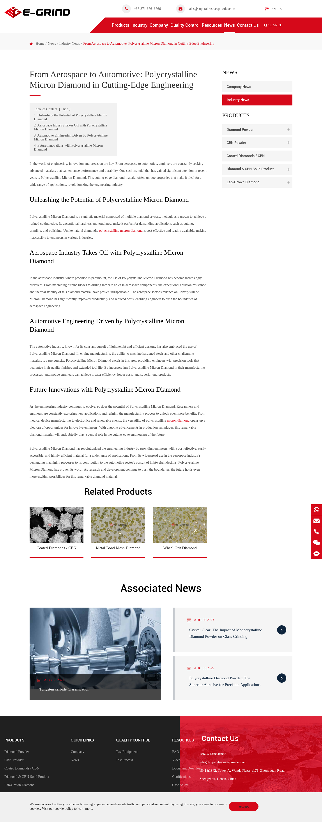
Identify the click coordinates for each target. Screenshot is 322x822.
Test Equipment (127, 752)
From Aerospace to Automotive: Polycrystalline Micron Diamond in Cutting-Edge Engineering (148, 43)
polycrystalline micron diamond (121, 230)
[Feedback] (316, 553)
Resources (212, 25)
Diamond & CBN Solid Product (250, 169)
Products (120, 25)
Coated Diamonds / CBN (246, 156)
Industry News (69, 43)
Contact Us (248, 25)
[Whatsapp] (316, 509)
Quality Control (185, 25)
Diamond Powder (240, 130)
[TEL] (316, 531)
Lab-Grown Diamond (243, 182)
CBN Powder (236, 143)
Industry (139, 25)
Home (40, 43)
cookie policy (64, 808)
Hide (64, 109)
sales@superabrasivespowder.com (211, 9)
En (273, 9)
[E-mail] (316, 520)
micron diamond (178, 420)
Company (159, 25)
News (229, 25)
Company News (239, 87)
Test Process (124, 760)
